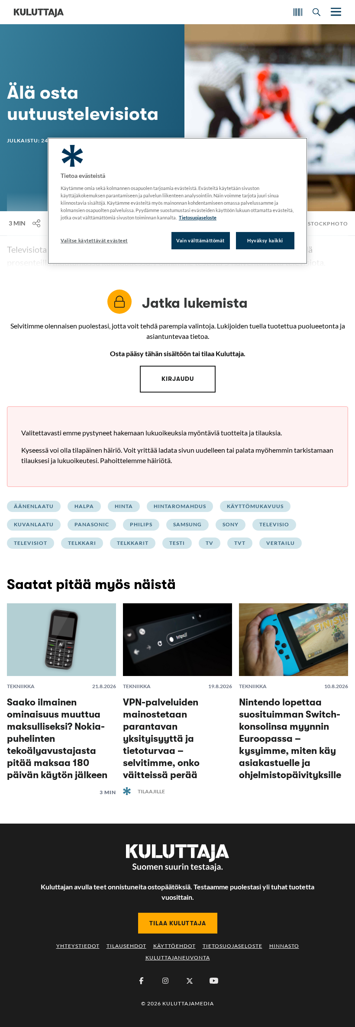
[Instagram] (165, 980)
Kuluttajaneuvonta (177, 957)
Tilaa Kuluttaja (177, 923)
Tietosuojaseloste (232, 946)
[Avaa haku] (316, 12)
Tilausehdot (126, 946)
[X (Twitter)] (189, 980)
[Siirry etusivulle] (39, 12)
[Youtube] (213, 980)
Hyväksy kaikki (265, 240)
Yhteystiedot (78, 946)
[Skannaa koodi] (298, 12)
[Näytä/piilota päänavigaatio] (335, 12)
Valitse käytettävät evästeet (94, 240)
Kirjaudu (177, 378)
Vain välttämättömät (200, 240)
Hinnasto (284, 946)
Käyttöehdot (174, 946)
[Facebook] (141, 980)
